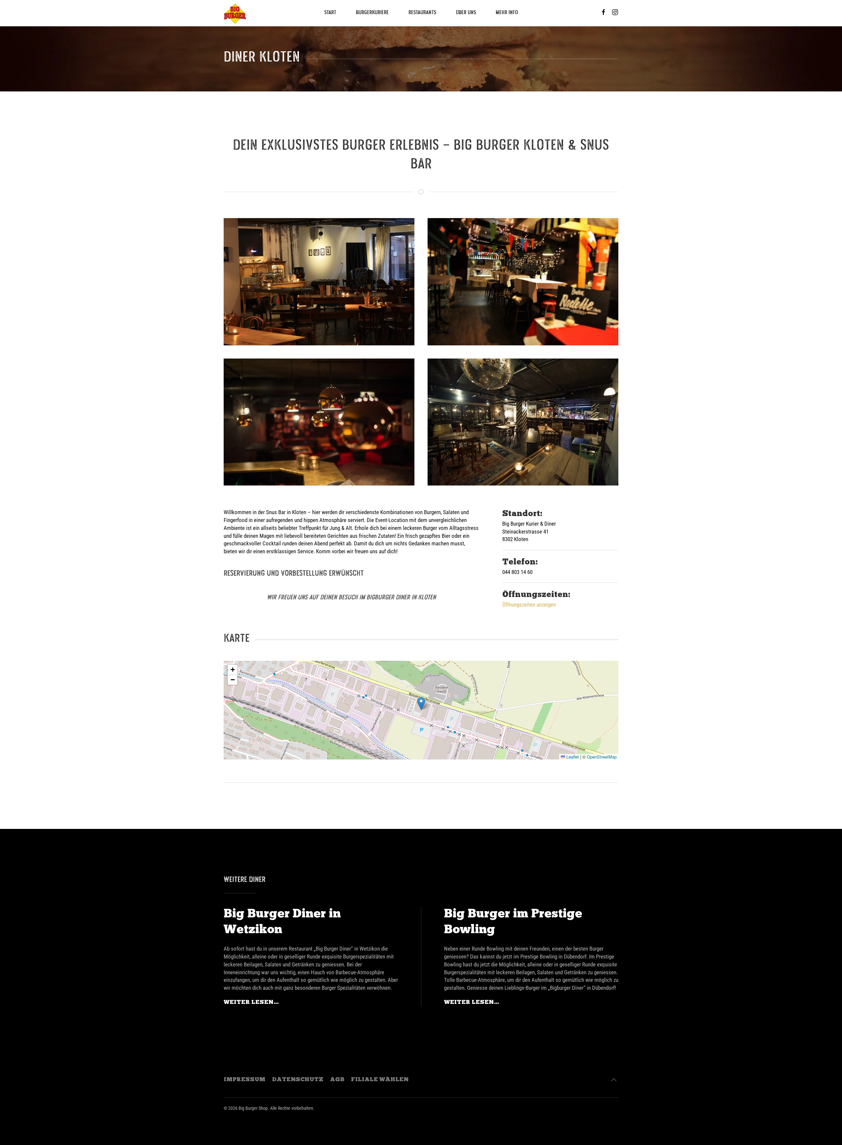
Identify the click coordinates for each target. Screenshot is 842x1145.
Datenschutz (297, 1080)
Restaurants (422, 13)
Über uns (466, 13)
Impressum (244, 1080)
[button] (421, 703)
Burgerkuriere (372, 13)
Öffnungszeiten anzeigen (529, 604)
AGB (337, 1080)
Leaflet (572, 757)
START (330, 13)
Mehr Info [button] (507, 13)
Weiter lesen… (251, 1002)
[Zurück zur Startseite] (235, 13)
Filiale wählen (380, 1080)
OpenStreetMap (602, 757)
